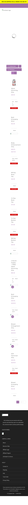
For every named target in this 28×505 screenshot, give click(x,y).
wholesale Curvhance (8, 456)
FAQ (4, 473)
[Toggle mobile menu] (25, 11)
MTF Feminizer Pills (14, 355)
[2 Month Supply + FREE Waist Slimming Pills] (14, 255)
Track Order (5, 476)
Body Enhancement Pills (16, 145)
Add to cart (13, 103)
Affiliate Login (6, 449)
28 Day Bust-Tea (13, 174)
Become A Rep (6, 446)
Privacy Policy (6, 480)
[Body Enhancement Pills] (14, 137)
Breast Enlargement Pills (15, 326)
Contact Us (5, 466)
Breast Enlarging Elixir (14, 384)
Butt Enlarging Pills (14, 296)
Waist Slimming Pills (14, 90)
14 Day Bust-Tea (13, 200)
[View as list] (15, 73)
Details (16, 101)
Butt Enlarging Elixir (14, 119)
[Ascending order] (20, 66)
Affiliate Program (7, 453)
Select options (13, 159)
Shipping (5, 470)
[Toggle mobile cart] (23, 11)
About (4, 442)
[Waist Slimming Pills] (14, 82)
